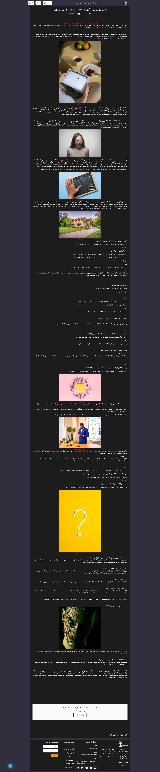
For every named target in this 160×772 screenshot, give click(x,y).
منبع (33, 682)
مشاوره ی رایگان (80, 715)
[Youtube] (86, 768)
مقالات (73, 3)
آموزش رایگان (80, 3)
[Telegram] (90, 768)
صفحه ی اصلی (99, 3)
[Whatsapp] (95, 768)
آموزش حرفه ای (89, 3)
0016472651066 (92, 748)
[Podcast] (78, 768)
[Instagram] (82, 768)
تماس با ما (66, 3)
